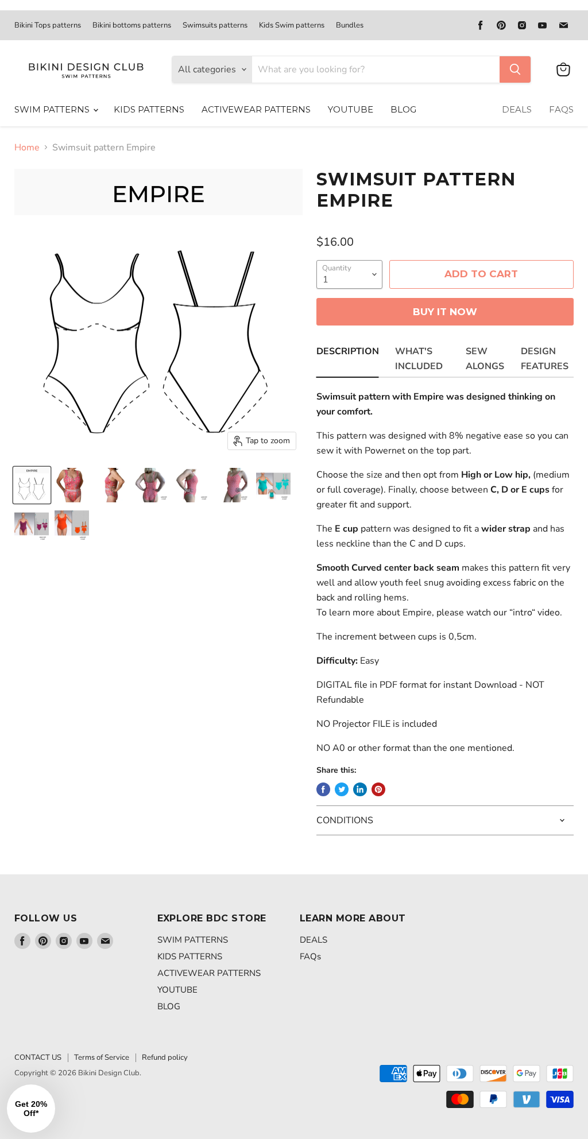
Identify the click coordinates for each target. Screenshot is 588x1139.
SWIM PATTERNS (53, 109)
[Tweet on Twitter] (342, 789)
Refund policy (165, 1057)
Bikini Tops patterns (47, 25)
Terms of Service (101, 1057)
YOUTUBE (350, 109)
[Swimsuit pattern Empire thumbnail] (32, 485)
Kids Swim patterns (291, 25)
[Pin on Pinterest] (378, 789)
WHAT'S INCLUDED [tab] (419, 359)
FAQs (561, 109)
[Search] (515, 69)
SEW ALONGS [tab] (485, 359)
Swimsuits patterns (215, 25)
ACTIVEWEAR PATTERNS (256, 109)
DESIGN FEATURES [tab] (544, 359)
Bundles (349, 25)
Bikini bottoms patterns (131, 25)
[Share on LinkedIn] (360, 789)
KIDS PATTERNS (149, 109)
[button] (31, 1108)
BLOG (403, 109)
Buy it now (445, 311)
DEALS (517, 109)
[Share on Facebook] (323, 789)
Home (27, 147)
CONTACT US (37, 1057)
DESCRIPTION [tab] (347, 351)
